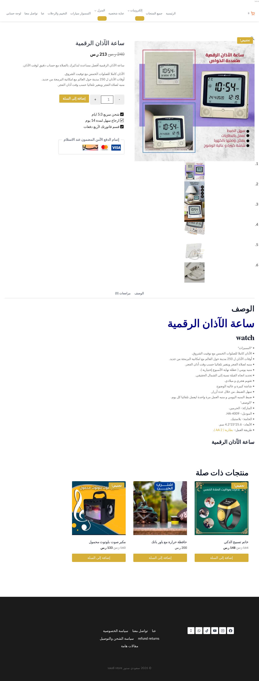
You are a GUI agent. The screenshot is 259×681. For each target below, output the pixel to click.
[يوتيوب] (214, 630)
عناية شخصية (116, 13)
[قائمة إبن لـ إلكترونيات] (139, 18)
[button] (195, 38)
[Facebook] (230, 630)
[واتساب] (198, 630)
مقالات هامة (129, 646)
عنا (42, 13)
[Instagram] (222, 630)
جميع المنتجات (154, 13)
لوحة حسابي (13, 13)
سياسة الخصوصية (115, 631)
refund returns (148, 638)
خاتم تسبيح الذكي (236, 541)
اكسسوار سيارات (80, 13)
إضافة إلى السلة (74, 98)
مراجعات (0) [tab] (123, 293)
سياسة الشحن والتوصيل (117, 638)
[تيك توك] (206, 630)
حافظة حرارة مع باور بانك (169, 541)
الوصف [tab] (139, 293)
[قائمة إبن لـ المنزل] (102, 18)
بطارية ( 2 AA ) (223, 430)
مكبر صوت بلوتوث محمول (107, 541)
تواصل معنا (31, 13)
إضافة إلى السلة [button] (221, 558)
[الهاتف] (191, 630)
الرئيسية (171, 13)
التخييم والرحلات (57, 13)
